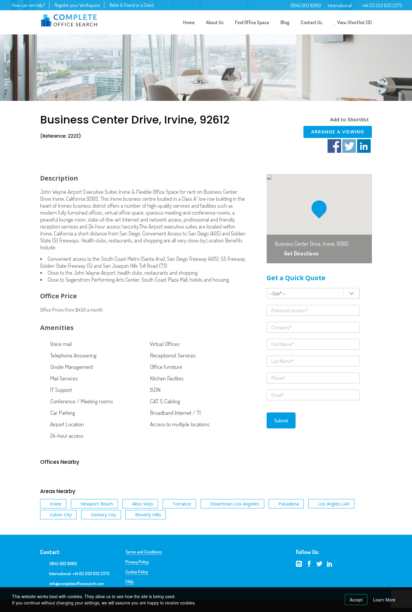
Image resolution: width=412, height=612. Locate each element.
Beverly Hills (148, 514)
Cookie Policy (136, 571)
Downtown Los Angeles (234, 504)
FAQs (129, 581)
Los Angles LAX (334, 504)
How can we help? (28, 5)
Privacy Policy (137, 561)
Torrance (181, 504)
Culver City (61, 514)
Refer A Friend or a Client (131, 5)
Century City (103, 514)
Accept (356, 600)
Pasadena (288, 504)
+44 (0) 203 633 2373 (382, 5)
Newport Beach (97, 504)
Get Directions (301, 253)
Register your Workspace (77, 5)
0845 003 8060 (305, 5)
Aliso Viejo (142, 504)
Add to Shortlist (349, 119)
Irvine (56, 504)
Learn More (384, 600)
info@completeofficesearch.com (76, 583)
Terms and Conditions (143, 551)
